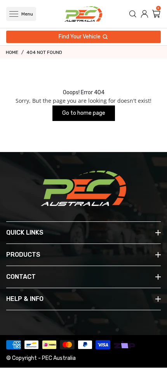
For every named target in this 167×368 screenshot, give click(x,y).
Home (12, 52)
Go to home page (83, 113)
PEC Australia (59, 358)
